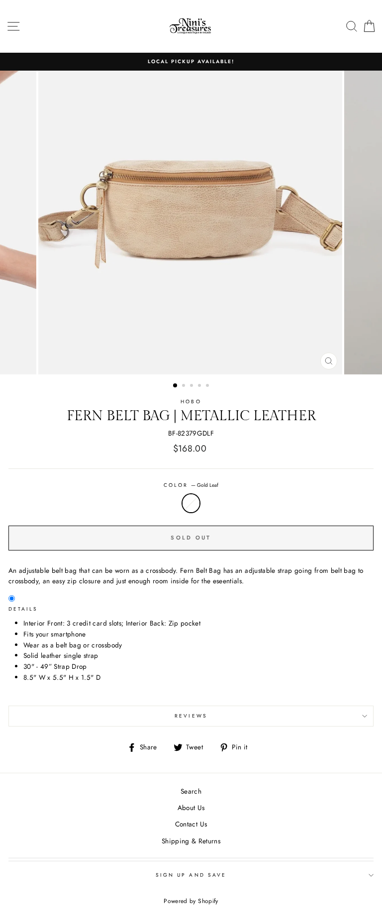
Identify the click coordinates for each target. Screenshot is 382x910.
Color (191, 485)
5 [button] (208, 386)
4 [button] (200, 386)
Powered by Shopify (191, 901)
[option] (191, 62)
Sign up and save (191, 875)
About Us (191, 808)
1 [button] (175, 385)
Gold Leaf (191, 503)
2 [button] (184, 386)
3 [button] (192, 386)
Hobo (191, 401)
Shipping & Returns (191, 841)
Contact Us (191, 824)
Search (191, 791)
